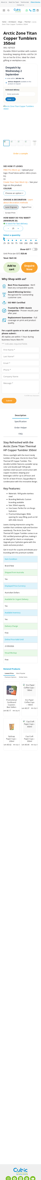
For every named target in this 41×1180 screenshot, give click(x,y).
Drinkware (12, 22)
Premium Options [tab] (10, 677)
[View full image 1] (20, 122)
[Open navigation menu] (4, 10)
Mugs (20, 22)
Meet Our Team (14, 2)
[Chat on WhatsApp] (26, 10)
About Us (4, 2)
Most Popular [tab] (20, 673)
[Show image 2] (13, 143)
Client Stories (35, 2)
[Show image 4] (27, 143)
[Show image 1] (6, 143)
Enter (9, 99)
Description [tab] (20, 415)
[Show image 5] (34, 143)
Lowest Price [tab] (9, 673)
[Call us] (30, 10)
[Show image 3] (20, 143)
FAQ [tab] (21, 433)
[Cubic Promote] (20, 1171)
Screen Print (10, 213)
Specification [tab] (21, 421)
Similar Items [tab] (23, 677)
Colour (7, 188)
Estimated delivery (12, 90)
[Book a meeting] (34, 10)
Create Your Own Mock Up (15, 182)
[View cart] (37, 10)
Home (4, 22)
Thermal (27, 22)
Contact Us (20, 5)
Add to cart (11, 267)
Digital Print (26, 207)
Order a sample (20, 153)
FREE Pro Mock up (11, 170)
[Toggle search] (8, 10)
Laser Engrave (11, 207)
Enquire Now (29, 267)
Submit (9, 400)
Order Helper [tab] (20, 427)
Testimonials (25, 2)
